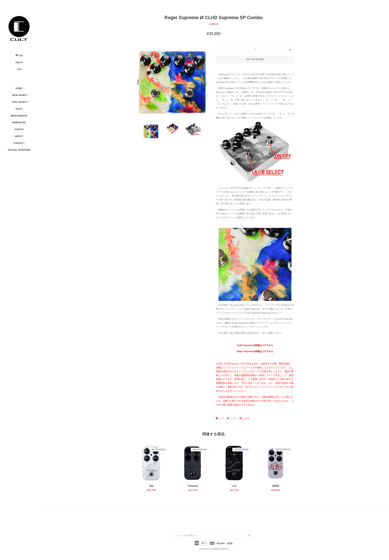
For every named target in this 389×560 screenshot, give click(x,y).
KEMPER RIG (19, 122)
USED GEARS (19, 102)
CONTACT (19, 143)
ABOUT (19, 136)
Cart (20, 55)
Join (19, 69)
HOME (19, 88)
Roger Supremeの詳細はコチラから (255, 351)
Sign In (19, 62)
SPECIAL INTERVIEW (19, 150)
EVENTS (19, 129)
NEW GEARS (19, 95)
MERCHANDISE (19, 115)
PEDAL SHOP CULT (221, 549)
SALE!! (19, 109)
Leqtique (213, 23)
